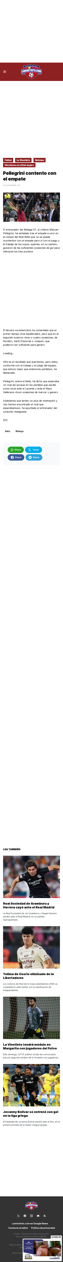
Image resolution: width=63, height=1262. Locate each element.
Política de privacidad (43, 1228)
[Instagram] (31, 1216)
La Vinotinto (23, 160)
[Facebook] (24, 1216)
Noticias (39, 160)
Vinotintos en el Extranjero (19, 165)
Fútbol (8, 160)
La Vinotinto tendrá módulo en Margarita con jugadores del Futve (30, 1046)
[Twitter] (18, 1216)
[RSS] (44, 1216)
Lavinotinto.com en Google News (30, 1223)
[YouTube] (38, 1216)
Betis (7, 431)
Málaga (19, 431)
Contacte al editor (18, 1228)
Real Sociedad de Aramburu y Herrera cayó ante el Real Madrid (28, 905)
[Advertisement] (31, 31)
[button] (4, 72)
